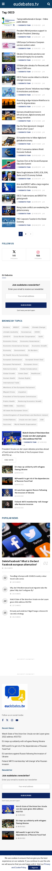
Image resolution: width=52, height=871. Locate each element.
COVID (37, 332)
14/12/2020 (37, 121)
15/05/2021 (37, 25)
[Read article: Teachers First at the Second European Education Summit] (8, 164)
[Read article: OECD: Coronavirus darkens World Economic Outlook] (8, 152)
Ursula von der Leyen (28, 420)
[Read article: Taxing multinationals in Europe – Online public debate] (8, 22)
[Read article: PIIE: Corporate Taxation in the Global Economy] (8, 222)
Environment (19, 350)
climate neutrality (10, 332)
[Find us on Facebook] (2, 720)
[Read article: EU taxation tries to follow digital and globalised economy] (8, 141)
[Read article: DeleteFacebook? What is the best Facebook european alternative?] (26, 540)
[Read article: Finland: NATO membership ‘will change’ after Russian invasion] (7, 504)
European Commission (12, 360)
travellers (21, 406)
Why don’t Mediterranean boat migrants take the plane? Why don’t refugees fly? (28, 589)
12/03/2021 (37, 71)
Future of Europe (8, 434)
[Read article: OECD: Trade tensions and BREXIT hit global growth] (8, 199)
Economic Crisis (10, 341)
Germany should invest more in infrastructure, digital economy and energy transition (31, 115)
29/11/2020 (37, 144)
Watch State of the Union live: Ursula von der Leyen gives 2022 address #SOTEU (36, 435)
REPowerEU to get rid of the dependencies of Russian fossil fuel (32, 479)
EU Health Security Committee (15, 355)
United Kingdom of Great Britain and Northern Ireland (25, 415)
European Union (31, 364)
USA (41, 420)
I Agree (34, 868)
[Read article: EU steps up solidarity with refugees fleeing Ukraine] (7, 469)
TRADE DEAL (8, 406)
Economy (7, 350)
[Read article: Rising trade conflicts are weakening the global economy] (8, 211)
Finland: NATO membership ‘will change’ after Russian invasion (31, 503)
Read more (10, 459)
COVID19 (6, 336)
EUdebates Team (25, 25)
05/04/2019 (37, 225)
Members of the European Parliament (19, 387)
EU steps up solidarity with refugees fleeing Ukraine (23, 741)
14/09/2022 (43, 442)
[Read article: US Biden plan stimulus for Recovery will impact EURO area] (8, 69)
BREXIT (16, 327)
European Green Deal (34, 360)
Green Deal (23, 373)
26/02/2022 (20, 496)
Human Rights (24, 378)
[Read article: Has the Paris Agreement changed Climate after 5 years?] (8, 129)
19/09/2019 (37, 213)
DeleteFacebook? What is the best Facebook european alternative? (20, 562)
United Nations (9, 420)
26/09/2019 (37, 167)
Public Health (9, 401)
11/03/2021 (37, 83)
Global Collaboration (28, 369)
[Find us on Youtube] (17, 720)
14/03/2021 (37, 60)
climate (26, 327)
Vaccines (7, 424)
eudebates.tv (26, 4)
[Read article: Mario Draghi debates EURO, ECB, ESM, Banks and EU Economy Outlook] (8, 176)
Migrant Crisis (9, 392)
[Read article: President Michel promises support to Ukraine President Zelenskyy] (8, 34)
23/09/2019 (37, 178)
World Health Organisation (25, 424)
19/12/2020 (37, 106)
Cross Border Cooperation (24, 336)
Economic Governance (29, 341)
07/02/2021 (37, 95)
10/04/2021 (37, 48)
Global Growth (9, 373)
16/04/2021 (37, 37)
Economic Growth (39, 346)
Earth (41, 336)
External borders (10, 369)
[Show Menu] (3, 4)
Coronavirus (26, 332)
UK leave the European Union (15, 410)
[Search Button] (48, 4)
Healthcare (35, 373)
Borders (6, 327)
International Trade (11, 383)
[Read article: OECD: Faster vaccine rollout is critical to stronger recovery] (8, 80)
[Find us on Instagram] (12, 720)
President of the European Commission (19, 397)
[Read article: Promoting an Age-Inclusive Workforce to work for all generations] (8, 104)
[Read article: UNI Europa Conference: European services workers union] (8, 45)
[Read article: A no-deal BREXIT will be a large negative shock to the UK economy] (8, 187)
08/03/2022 (20, 473)
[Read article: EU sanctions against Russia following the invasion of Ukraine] (7, 492)
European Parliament (12, 364)
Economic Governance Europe (16, 346)
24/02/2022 (20, 508)
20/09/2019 (37, 190)
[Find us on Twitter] (7, 720)
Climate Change (38, 327)
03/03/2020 (37, 155)
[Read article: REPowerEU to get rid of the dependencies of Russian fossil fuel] (7, 481)
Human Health (9, 378)
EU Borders (32, 350)
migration (22, 392)
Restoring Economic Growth (29, 401)
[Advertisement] (26, 639)
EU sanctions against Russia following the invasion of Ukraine (31, 491)
